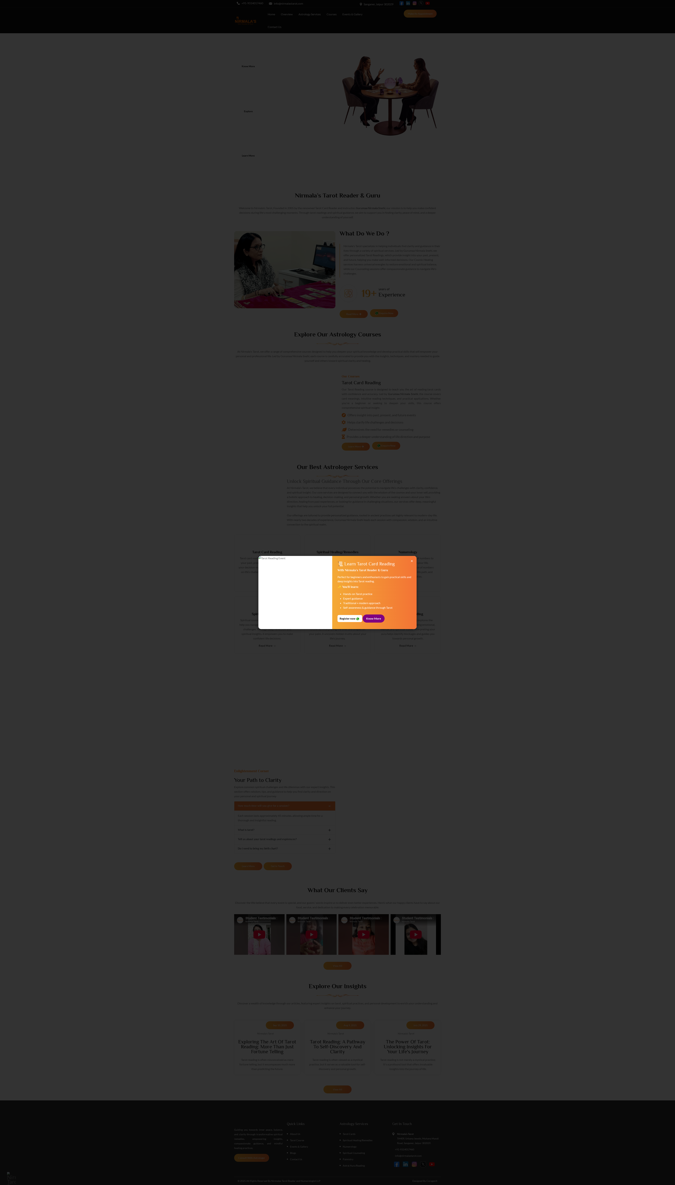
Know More (373, 618)
